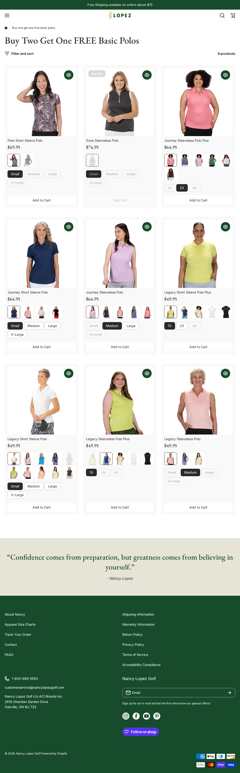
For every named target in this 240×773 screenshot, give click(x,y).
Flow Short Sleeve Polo (25, 140)
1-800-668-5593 (25, 678)
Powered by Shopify (54, 753)
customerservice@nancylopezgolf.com (34, 687)
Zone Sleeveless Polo (102, 140)
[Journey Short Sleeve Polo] (42, 254)
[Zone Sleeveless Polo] (120, 102)
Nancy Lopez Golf (28, 753)
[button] (233, 15)
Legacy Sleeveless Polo (182, 439)
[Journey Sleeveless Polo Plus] (198, 102)
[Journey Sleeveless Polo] (120, 254)
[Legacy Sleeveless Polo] (198, 400)
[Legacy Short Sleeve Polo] (42, 400)
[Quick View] (68, 75)
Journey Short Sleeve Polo (28, 292)
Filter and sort (22, 54)
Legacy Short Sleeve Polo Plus (187, 292)
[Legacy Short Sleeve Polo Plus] (198, 254)
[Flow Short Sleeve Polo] (42, 102)
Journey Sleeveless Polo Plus (186, 140)
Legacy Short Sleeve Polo (27, 439)
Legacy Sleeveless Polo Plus (107, 439)
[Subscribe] (229, 692)
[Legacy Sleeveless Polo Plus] (120, 400)
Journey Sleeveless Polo (104, 292)
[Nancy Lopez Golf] (120, 15)
